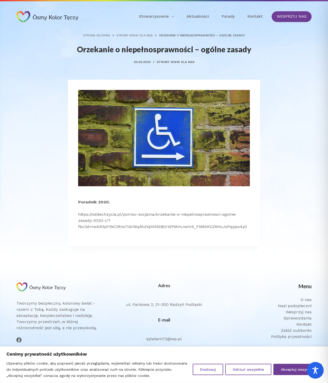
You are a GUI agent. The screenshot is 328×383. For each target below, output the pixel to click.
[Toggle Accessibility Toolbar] (315, 370)
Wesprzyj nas (299, 311)
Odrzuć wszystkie (248, 369)
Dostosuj (208, 369)
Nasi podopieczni (295, 305)
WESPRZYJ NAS (291, 16)
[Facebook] (19, 340)
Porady (228, 16)
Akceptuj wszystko (297, 369)
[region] (164, 364)
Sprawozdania (298, 318)
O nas (306, 299)
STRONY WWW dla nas (175, 62)
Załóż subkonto (296, 330)
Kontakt (255, 16)
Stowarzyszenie (154, 16)
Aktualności (198, 16)
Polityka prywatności (291, 336)
